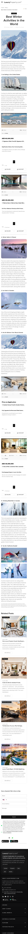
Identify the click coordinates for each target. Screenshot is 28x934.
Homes (5, 868)
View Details (7, 652)
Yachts (10, 871)
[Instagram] (8, 896)
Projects (12, 868)
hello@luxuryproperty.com (10, 889)
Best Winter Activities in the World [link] (9, 9)
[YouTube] (5, 896)
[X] (10, 896)
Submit (14, 817)
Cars (18, 868)
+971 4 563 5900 (7, 887)
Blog (6, 7)
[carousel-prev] (4, 121)
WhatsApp (21, 169)
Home (2, 7)
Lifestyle (14, 13)
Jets (5, 871)
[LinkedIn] (3, 896)
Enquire (8, 169)
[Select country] (3, 799)
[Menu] (2, 2)
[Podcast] (12, 896)
